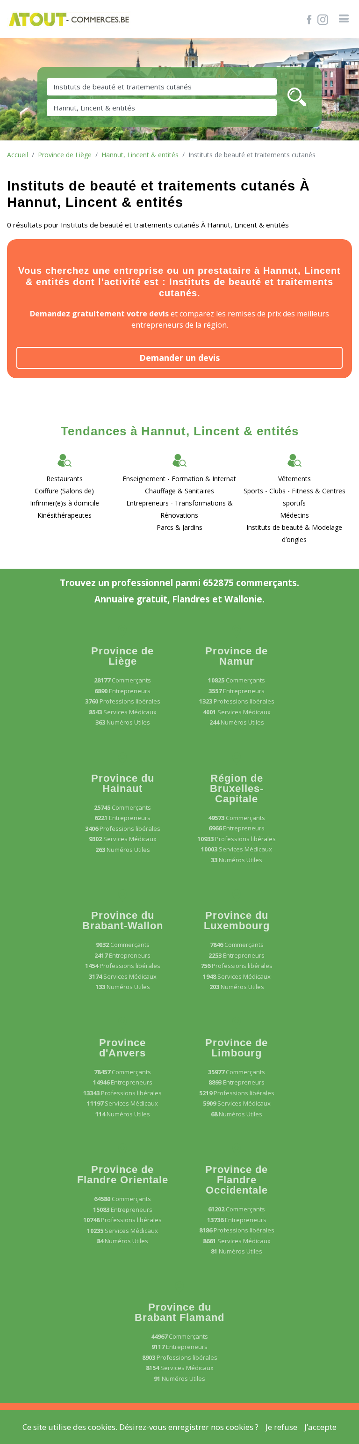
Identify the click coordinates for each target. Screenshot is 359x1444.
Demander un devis (179, 357)
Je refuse (281, 1427)
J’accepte (320, 1427)
